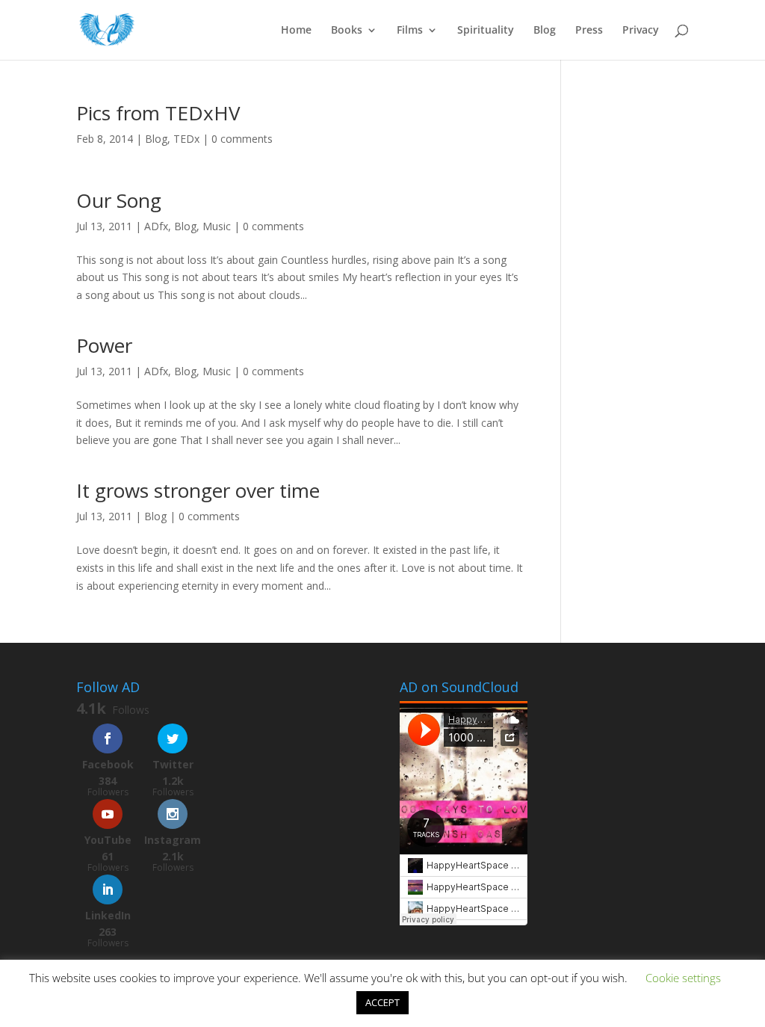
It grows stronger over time (198, 490)
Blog (544, 31)
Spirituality (485, 31)
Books (346, 31)
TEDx (186, 139)
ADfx (156, 226)
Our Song (118, 200)
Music (216, 226)
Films (410, 31)
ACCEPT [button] (382, 1002)
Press (589, 31)
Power (104, 345)
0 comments (242, 139)
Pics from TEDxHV (158, 112)
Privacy (640, 31)
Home (296, 31)
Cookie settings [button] (683, 977)
